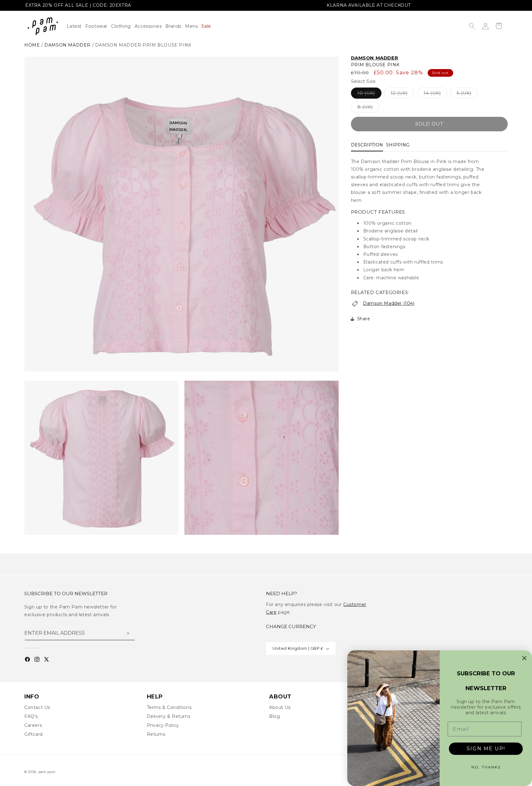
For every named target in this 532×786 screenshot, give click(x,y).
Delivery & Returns (169, 716)
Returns (156, 734)
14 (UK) (435, 94)
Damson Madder (67, 45)
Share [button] (363, 318)
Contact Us (37, 707)
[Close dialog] (524, 658)
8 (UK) (368, 108)
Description (367, 145)
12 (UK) (402, 94)
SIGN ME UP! (486, 748)
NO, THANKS (486, 767)
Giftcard (33, 734)
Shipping (397, 145)
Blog (274, 716)
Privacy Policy (163, 725)
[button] (123, 26)
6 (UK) (467, 94)
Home (32, 45)
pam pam (47, 772)
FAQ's (31, 716)
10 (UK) (369, 94)
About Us (280, 707)
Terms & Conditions (169, 707)
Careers (33, 725)
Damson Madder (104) (388, 303)
